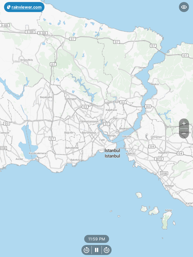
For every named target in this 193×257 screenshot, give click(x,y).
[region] (96, 128)
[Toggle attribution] (187, 251)
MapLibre (176, 251)
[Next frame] (107, 250)
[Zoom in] (184, 123)
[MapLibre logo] (13, 252)
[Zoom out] (184, 133)
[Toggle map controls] (184, 7)
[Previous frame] (86, 250)
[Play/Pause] (96, 250)
